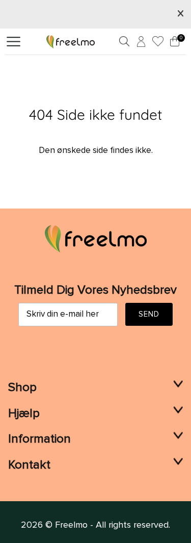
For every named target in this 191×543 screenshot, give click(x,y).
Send (149, 314)
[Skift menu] (13, 42)
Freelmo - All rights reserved (112, 525)
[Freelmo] (70, 41)
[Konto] (139, 43)
